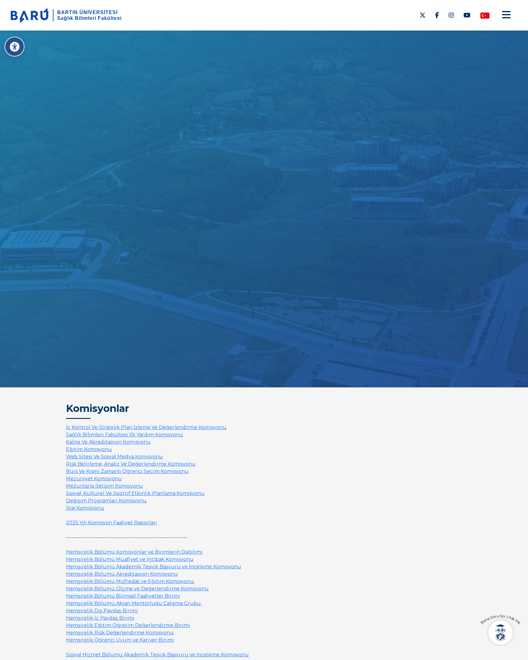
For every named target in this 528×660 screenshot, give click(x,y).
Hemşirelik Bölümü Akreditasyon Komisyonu (122, 574)
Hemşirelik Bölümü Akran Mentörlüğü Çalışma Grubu (134, 603)
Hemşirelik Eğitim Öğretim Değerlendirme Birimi (128, 625)
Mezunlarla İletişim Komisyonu (104, 486)
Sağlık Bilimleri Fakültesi (89, 18)
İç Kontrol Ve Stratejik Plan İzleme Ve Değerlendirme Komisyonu (146, 427)
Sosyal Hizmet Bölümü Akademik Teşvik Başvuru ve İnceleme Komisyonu (157, 655)
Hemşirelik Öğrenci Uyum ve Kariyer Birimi (120, 640)
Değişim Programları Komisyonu (106, 501)
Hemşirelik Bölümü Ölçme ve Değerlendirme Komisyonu (137, 589)
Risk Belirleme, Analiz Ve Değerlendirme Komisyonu (131, 464)
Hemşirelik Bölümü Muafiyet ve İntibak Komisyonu (129, 559)
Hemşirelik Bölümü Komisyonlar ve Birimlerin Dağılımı (134, 552)
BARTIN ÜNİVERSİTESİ (87, 12)
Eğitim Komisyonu (89, 449)
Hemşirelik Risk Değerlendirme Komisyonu (120, 633)
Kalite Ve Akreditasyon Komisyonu (108, 442)
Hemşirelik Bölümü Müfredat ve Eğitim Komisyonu (130, 581)
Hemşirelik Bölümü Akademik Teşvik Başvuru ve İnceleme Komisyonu (153, 567)
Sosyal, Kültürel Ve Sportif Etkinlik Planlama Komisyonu (135, 493)
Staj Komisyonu (85, 508)
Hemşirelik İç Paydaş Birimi (100, 618)
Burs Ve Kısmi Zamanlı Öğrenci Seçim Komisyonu (127, 471)
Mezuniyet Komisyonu (94, 479)
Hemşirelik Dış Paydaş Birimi (102, 611)
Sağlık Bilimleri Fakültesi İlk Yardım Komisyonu (124, 435)
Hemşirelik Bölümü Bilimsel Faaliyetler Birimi (123, 596)
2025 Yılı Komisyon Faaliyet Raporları (111, 523)
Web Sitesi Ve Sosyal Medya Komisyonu (114, 457)
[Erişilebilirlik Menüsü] (14, 47)
